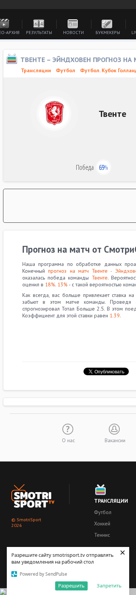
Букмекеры (108, 32)
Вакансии (115, 440)
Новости (73, 32)
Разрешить (71, 585)
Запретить (109, 585)
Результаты (39, 32)
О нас (68, 440)
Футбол (65, 70)
